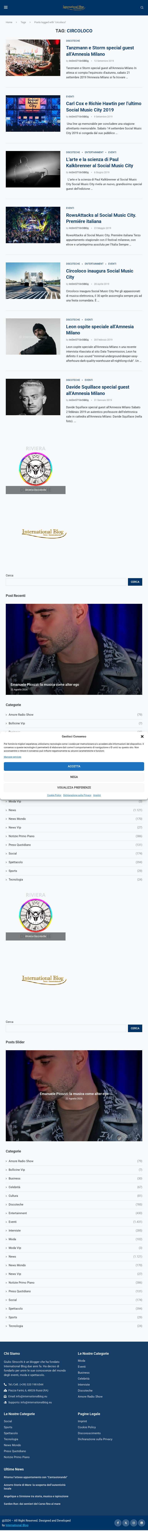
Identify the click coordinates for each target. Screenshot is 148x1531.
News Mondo (75, 1265)
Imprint (97, 795)
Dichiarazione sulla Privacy (77, 795)
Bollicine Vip (75, 1170)
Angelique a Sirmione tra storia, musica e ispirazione (36, 1496)
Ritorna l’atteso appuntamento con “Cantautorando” (35, 1477)
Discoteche (75, 1204)
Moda (75, 1239)
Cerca (9, 1022)
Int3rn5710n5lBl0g (79, 61)
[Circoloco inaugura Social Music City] (33, 280)
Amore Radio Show (75, 1161)
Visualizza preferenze (74, 787)
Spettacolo (75, 1308)
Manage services (12, 757)
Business (75, 1178)
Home (9, 22)
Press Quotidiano (75, 1291)
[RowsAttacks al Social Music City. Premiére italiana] (33, 225)
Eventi (75, 1222)
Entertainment (75, 1213)
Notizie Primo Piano (75, 1282)
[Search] (142, 7)
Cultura (75, 1196)
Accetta (74, 766)
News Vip (75, 1274)
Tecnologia (75, 1326)
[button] (142, 736)
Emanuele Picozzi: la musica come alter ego (74, 1094)
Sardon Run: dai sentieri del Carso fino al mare (32, 1503)
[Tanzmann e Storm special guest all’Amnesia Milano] (33, 58)
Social (75, 1300)
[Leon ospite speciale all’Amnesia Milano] (33, 336)
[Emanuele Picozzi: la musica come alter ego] (74, 649)
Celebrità (75, 1187)
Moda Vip (75, 1248)
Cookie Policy (54, 795)
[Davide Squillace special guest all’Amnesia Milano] (33, 397)
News (75, 1256)
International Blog (17, 1525)
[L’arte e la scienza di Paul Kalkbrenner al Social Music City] (33, 169)
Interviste (75, 1230)
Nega (74, 777)
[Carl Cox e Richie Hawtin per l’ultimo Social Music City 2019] (33, 113)
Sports (75, 1317)
